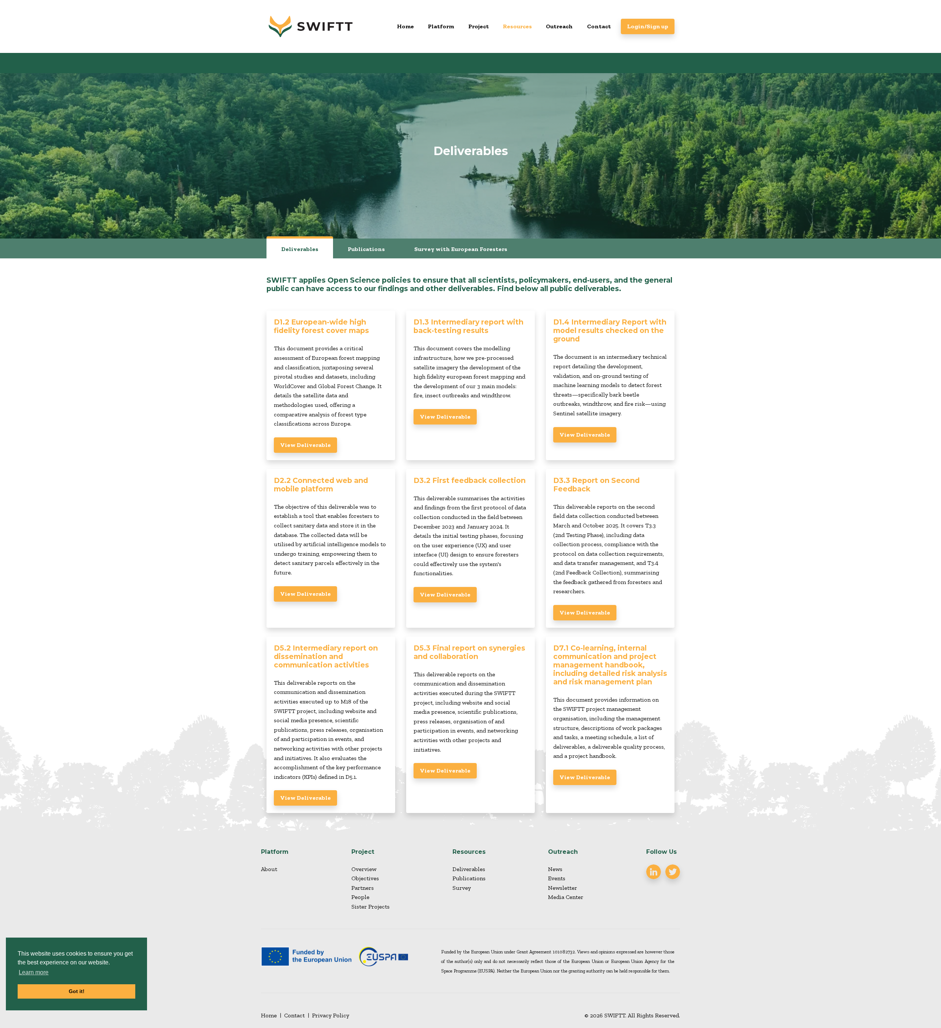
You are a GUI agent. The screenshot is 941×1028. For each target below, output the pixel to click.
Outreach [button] (559, 26)
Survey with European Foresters (460, 249)
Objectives (365, 878)
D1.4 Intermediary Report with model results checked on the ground (609, 330)
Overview (363, 869)
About (269, 869)
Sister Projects (370, 906)
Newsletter (562, 887)
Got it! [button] (77, 991)
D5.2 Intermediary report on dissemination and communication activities (326, 656)
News (555, 869)
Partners (362, 887)
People (360, 896)
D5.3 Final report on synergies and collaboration (469, 652)
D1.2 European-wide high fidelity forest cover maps (321, 326)
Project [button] (478, 26)
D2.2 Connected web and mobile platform (321, 484)
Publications (366, 249)
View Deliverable (305, 444)
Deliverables (299, 249)
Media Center (565, 896)
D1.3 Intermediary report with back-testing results (468, 326)
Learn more (34, 972)
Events (556, 878)
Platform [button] (441, 26)
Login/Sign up (647, 26)
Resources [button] (517, 26)
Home (405, 26)
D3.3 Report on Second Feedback (596, 484)
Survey (461, 887)
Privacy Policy (330, 1015)
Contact (599, 26)
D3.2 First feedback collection (470, 480)
